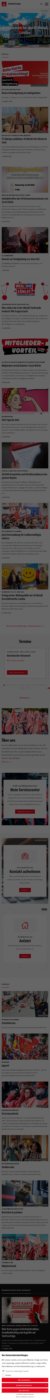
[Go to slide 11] (32, 685)
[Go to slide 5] (15, 685)
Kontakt (24, 890)
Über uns (5, 761)
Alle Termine (24, 698)
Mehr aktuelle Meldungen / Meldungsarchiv (24, 626)
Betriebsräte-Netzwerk (18, 655)
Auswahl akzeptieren (24, 1385)
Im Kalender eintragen (16, 660)
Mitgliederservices (24, 811)
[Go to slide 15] (43, 685)
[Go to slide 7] (20, 685)
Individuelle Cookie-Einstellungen (25, 1394)
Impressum (31, 1397)
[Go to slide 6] (18, 685)
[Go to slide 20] (29, 688)
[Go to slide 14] (40, 685)
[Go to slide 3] (9, 685)
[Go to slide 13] (37, 685)
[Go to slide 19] (26, 688)
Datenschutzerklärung (21, 1397)
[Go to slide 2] (6, 685)
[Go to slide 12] (34, 685)
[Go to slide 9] (26, 685)
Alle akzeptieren (24, 1380)
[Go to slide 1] (4, 685)
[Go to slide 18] (23, 688)
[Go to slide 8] (23, 685)
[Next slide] (48, 688)
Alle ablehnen (24, 1390)
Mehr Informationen (16, 672)
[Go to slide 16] (46, 685)
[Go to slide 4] (12, 685)
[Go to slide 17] (20, 688)
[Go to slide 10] (29, 685)
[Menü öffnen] (46, 4)
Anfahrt (24, 956)
